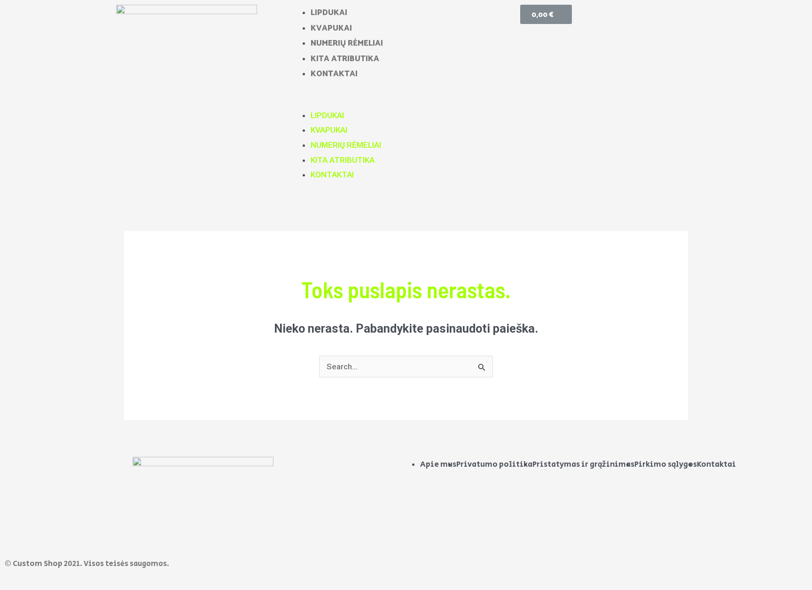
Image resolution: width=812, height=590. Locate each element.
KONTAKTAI (334, 73)
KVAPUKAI (331, 27)
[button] (406, 100)
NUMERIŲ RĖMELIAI (347, 42)
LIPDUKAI (329, 12)
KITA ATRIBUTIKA (345, 58)
